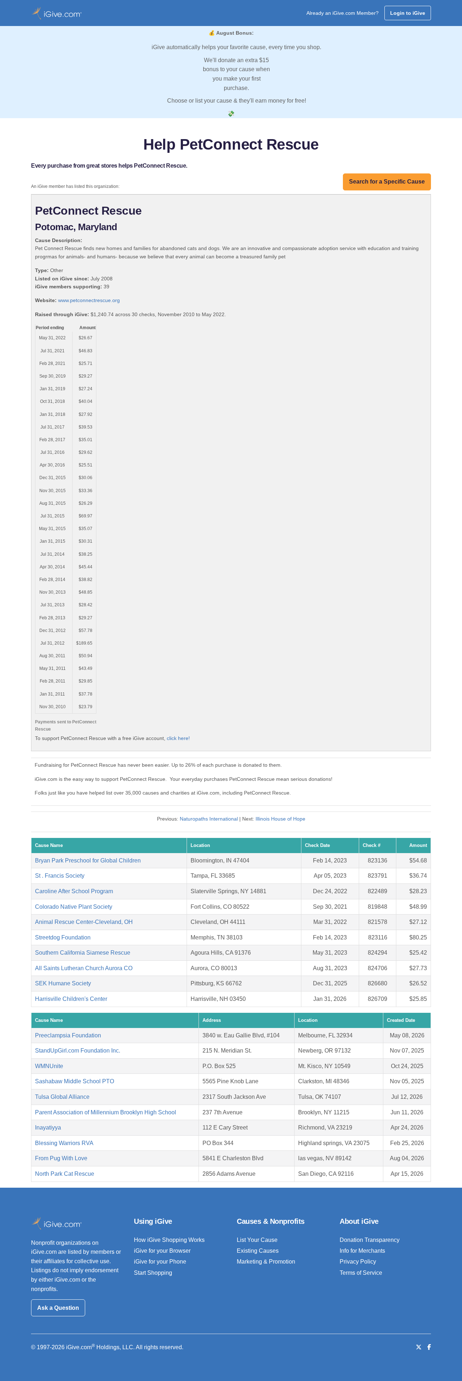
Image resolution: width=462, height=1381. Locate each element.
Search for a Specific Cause (387, 181)
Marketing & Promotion (266, 1262)
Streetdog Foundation (63, 937)
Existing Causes (258, 1251)
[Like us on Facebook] (429, 1347)
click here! (178, 738)
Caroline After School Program (74, 891)
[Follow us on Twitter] (419, 1347)
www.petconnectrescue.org (89, 300)
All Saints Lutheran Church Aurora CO (83, 968)
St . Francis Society (59, 876)
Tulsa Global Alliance (62, 1097)
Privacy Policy (358, 1262)
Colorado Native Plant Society (73, 907)
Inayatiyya (48, 1127)
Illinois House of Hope (280, 819)
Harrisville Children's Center (71, 999)
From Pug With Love (61, 1158)
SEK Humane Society (63, 983)
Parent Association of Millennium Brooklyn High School (105, 1112)
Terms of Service (361, 1273)
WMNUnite (49, 1066)
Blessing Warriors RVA (64, 1143)
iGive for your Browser (162, 1251)
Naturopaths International (209, 819)
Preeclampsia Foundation (68, 1035)
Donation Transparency (370, 1240)
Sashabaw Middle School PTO (74, 1081)
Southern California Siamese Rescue (82, 953)
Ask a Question (58, 1308)
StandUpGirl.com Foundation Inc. (77, 1050)
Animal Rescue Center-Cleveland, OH (84, 922)
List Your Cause (257, 1240)
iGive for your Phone (160, 1262)
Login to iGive (407, 13)
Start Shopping (153, 1273)
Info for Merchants (362, 1251)
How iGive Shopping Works (169, 1240)
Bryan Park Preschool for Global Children (88, 860)
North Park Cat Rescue (64, 1174)
